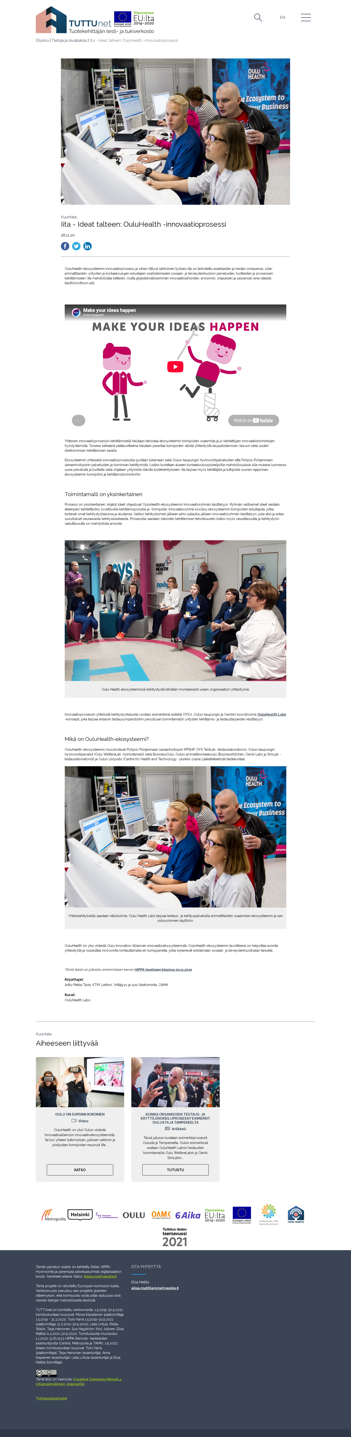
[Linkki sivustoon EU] (242, 1215)
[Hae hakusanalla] (258, 18)
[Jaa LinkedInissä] (87, 246)
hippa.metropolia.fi (100, 1276)
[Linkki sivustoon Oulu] (135, 1215)
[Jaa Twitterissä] (76, 246)
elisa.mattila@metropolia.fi (155, 1288)
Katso (79, 1170)
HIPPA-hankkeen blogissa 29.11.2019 (163, 969)
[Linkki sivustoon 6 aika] (189, 1215)
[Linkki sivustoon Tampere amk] (108, 1215)
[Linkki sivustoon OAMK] (162, 1215)
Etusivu (42, 40)
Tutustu (175, 1170)
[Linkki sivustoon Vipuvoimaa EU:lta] (215, 1215)
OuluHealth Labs (271, 714)
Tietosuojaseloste (51, 1398)
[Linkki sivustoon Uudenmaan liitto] (269, 1215)
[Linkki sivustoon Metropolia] (54, 1215)
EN (282, 17)
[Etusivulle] (95, 20)
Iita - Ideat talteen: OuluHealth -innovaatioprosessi (134, 40)
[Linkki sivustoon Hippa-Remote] (296, 1215)
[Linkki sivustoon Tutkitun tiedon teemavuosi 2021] (175, 1237)
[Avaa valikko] (306, 17)
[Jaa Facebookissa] (65, 246)
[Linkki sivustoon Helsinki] (81, 1215)
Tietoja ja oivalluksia (69, 40)
